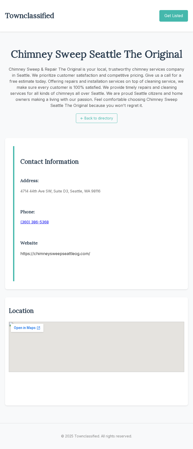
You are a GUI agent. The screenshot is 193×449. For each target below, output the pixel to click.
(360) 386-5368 (34, 222)
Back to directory (96, 118)
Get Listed (173, 15)
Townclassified (29, 15)
